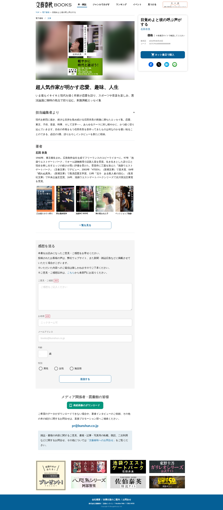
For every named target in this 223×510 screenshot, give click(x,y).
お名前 (41, 316)
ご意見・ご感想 (45, 281)
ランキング (121, 4)
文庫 (49, 18)
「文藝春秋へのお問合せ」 (101, 440)
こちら (70, 273)
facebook (151, 64)
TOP (37, 12)
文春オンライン (108, 503)
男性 (46, 368)
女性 (61, 368)
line (174, 64)
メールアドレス (45, 332)
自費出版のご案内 (111, 500)
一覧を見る (85, 225)
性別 (40, 363)
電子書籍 (45, 12)
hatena (166, 64)
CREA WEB (130, 503)
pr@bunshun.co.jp (85, 426)
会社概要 (96, 500)
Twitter (158, 64)
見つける (152, 4)
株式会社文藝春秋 (95, 503)
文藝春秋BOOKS (53, 5)
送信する (85, 379)
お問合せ (127, 500)
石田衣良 (145, 29)
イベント (137, 4)
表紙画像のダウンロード (86, 405)
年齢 (40, 347)
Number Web (120, 503)
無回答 (78, 368)
